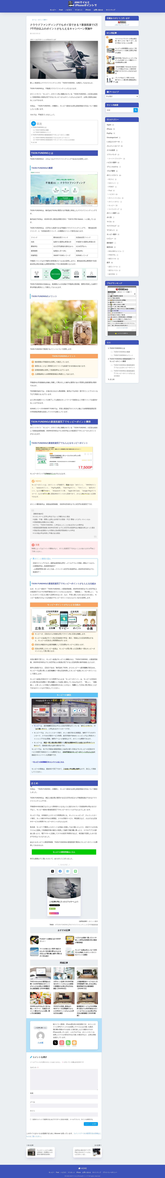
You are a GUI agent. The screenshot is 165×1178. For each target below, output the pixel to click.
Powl (61, 10)
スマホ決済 (112, 150)
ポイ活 (110, 217)
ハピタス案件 (113, 162)
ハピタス (69, 10)
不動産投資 (94, 925)
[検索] (135, 110)
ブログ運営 (112, 171)
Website (74, 1046)
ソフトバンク (113, 154)
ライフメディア (115, 209)
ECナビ (112, 179)
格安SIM (111, 247)
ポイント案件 (93, 921)
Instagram (61, 1046)
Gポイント (113, 183)
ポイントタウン (115, 201)
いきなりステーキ (114, 142)
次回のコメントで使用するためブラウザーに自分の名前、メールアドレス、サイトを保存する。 (63, 1119)
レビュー (111, 238)
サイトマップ (110, 10)
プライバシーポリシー (110, 1172)
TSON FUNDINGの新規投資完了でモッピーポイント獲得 (51, 135)
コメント (34, 1067)
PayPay (111, 133)
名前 (31, 1093)
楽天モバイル (114, 270)
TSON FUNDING (62, 925)
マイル (110, 222)
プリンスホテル (113, 167)
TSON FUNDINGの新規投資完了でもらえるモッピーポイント (53, 137)
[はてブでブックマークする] (67, 871)
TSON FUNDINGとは (39, 127)
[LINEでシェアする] (75, 871)
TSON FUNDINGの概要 (42, 130)
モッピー (53, 10)
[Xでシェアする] (52, 871)
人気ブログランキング (122, 25)
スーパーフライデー (117, 158)
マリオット (78, 10)
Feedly (68, 1046)
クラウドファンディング (79, 925)
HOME (83, 1168)
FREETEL (113, 255)
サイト (32, 1111)
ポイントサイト (114, 175)
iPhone (88, 10)
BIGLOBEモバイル (116, 251)
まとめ (35, 142)
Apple (110, 125)
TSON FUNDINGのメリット (43, 132)
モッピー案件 (113, 234)
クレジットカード (115, 146)
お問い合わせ (98, 10)
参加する (134, 330)
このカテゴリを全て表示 (122, 327)
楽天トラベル (114, 266)
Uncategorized (113, 137)
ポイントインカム (116, 198)
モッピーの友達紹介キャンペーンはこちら (48, 762)
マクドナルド (113, 226)
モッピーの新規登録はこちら (64, 852)
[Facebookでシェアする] (60, 871)
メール (32, 1102)
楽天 (110, 262)
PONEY (112, 187)
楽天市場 (113, 274)
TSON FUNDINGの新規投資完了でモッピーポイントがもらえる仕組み (55, 139)
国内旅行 (111, 243)
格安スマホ (114, 258)
